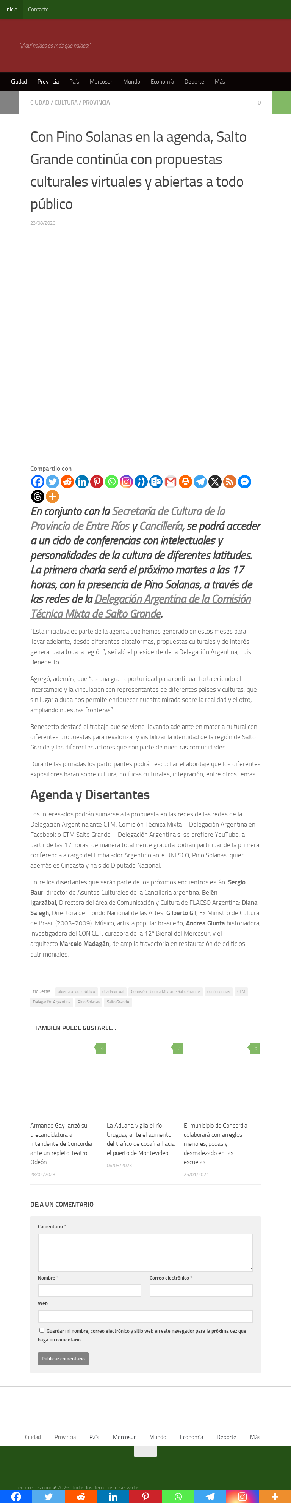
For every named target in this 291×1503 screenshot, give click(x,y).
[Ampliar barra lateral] (9, 102)
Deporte (194, 81)
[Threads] (37, 496)
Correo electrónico (171, 1278)
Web (43, 1303)
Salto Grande (118, 1001)
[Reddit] (67, 481)
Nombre (48, 1278)
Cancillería (160, 526)
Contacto (38, 9)
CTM (241, 991)
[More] (52, 496)
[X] (215, 481)
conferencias (218, 991)
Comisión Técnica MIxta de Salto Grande (165, 991)
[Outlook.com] (156, 481)
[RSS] (229, 481)
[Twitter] (52, 481)
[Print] (185, 481)
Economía (162, 81)
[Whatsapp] (111, 481)
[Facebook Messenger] (244, 481)
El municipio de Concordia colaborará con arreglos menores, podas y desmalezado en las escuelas (215, 1144)
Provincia (48, 81)
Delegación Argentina (51, 1001)
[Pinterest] (96, 481)
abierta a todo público (76, 991)
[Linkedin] (82, 481)
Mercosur (101, 81)
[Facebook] (37, 481)
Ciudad (19, 81)
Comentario (52, 1226)
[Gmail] (170, 481)
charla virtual (113, 991)
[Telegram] (200, 481)
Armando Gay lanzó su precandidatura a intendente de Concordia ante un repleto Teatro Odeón (61, 1144)
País (74, 81)
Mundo (131, 81)
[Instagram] (126, 481)
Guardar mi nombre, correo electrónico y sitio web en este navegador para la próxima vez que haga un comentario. (142, 1335)
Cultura (66, 102)
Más (220, 81)
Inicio (11, 9)
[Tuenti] (141, 481)
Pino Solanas (89, 1001)
